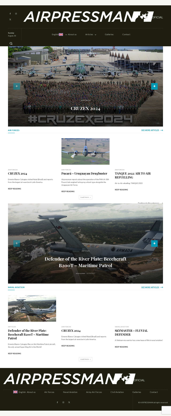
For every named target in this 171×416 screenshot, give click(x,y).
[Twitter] (10, 19)
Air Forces (85, 100)
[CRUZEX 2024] (85, 86)
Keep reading (14, 189)
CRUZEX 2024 (85, 108)
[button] (11, 43)
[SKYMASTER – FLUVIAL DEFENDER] (139, 308)
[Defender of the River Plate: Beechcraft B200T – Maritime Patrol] (85, 243)
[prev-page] (16, 86)
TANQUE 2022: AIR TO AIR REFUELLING (133, 175)
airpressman (80, 116)
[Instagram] (16, 14)
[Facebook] (10, 14)
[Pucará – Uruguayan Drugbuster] (85, 151)
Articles (86, 251)
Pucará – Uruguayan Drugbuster (84, 173)
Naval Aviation (122, 327)
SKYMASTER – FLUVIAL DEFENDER (131, 332)
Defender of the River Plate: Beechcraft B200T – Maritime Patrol (28, 334)
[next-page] (154, 86)
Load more (84, 197)
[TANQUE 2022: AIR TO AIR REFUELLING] (139, 151)
